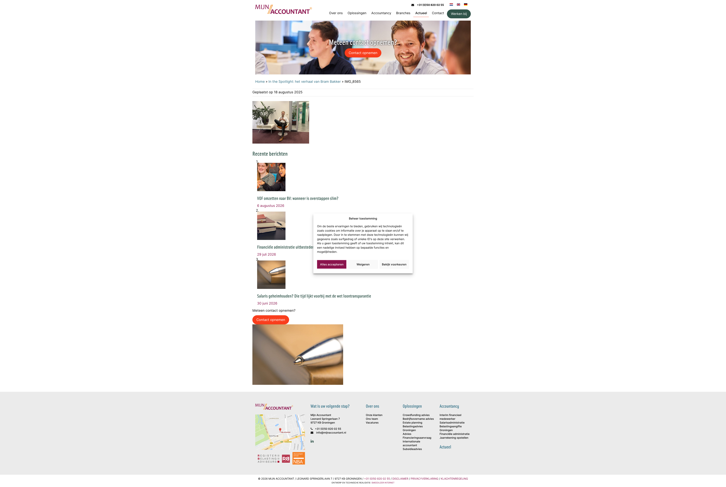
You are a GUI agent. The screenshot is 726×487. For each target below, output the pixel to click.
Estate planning (412, 422)
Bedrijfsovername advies (418, 419)
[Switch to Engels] (458, 4)
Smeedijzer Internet (383, 482)
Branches (403, 13)
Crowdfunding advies (416, 415)
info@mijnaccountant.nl (331, 432)
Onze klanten (374, 415)
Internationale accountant (411, 443)
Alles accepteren (332, 264)
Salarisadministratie (452, 422)
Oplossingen (357, 13)
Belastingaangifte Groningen (451, 428)
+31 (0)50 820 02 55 (430, 5)
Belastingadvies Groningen (413, 428)
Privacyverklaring (424, 479)
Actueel (421, 13)
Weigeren (363, 264)
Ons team (372, 419)
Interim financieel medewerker (450, 417)
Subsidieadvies (412, 449)
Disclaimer (400, 479)
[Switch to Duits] (465, 4)
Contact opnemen (363, 52)
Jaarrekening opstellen (454, 438)
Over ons (336, 13)
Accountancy (381, 13)
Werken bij (459, 14)
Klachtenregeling (454, 479)
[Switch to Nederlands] (451, 4)
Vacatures (372, 422)
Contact (438, 13)
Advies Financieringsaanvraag (417, 436)
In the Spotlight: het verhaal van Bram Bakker (304, 81)
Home (260, 81)
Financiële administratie (455, 434)
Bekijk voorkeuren (394, 264)
